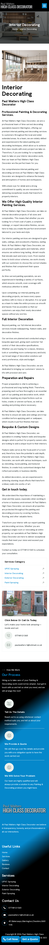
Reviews (6, 864)
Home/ (15, 29)
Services (6, 856)
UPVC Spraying (12, 568)
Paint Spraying (11, 582)
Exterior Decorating (14, 578)
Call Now (12, 939)
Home (4, 852)
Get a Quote (30, 939)
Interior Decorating (14, 573)
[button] (44, 5)
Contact (5, 868)
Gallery (5, 860)
